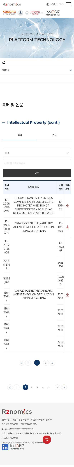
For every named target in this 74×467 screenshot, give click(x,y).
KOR (53, 4)
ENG (61, 4)
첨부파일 (67, 205)
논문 (54, 135)
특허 (20, 135)
